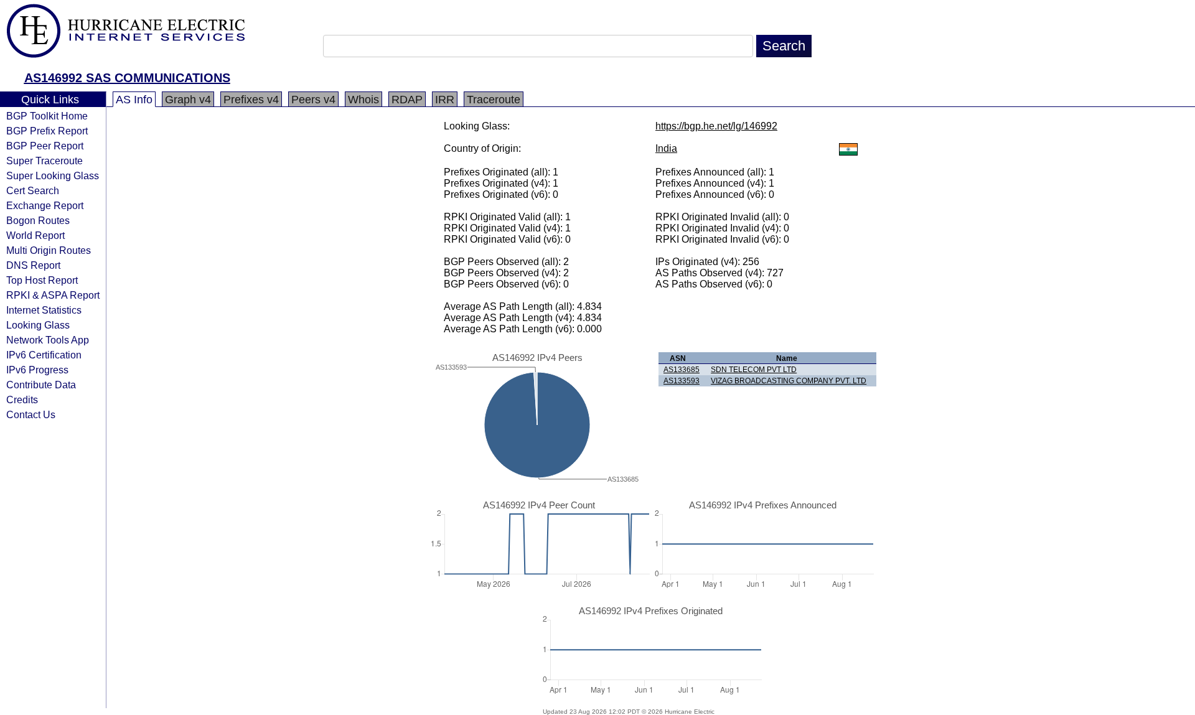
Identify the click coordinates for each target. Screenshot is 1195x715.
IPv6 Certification (44, 354)
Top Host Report (42, 280)
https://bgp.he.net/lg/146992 (716, 126)
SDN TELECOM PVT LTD (754, 369)
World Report (35, 235)
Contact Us (30, 414)
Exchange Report (44, 205)
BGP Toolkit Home (47, 115)
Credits (22, 399)
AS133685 (681, 369)
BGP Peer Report (44, 145)
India (666, 148)
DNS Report (33, 265)
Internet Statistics (44, 309)
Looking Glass (38, 324)
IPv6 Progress (37, 369)
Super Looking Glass (52, 175)
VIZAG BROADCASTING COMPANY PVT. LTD (788, 380)
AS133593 (681, 380)
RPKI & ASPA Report (53, 295)
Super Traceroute (44, 160)
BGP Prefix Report (47, 130)
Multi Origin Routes (48, 250)
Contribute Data (41, 384)
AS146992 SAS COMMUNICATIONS (127, 78)
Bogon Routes (38, 220)
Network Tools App (47, 339)
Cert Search (32, 190)
